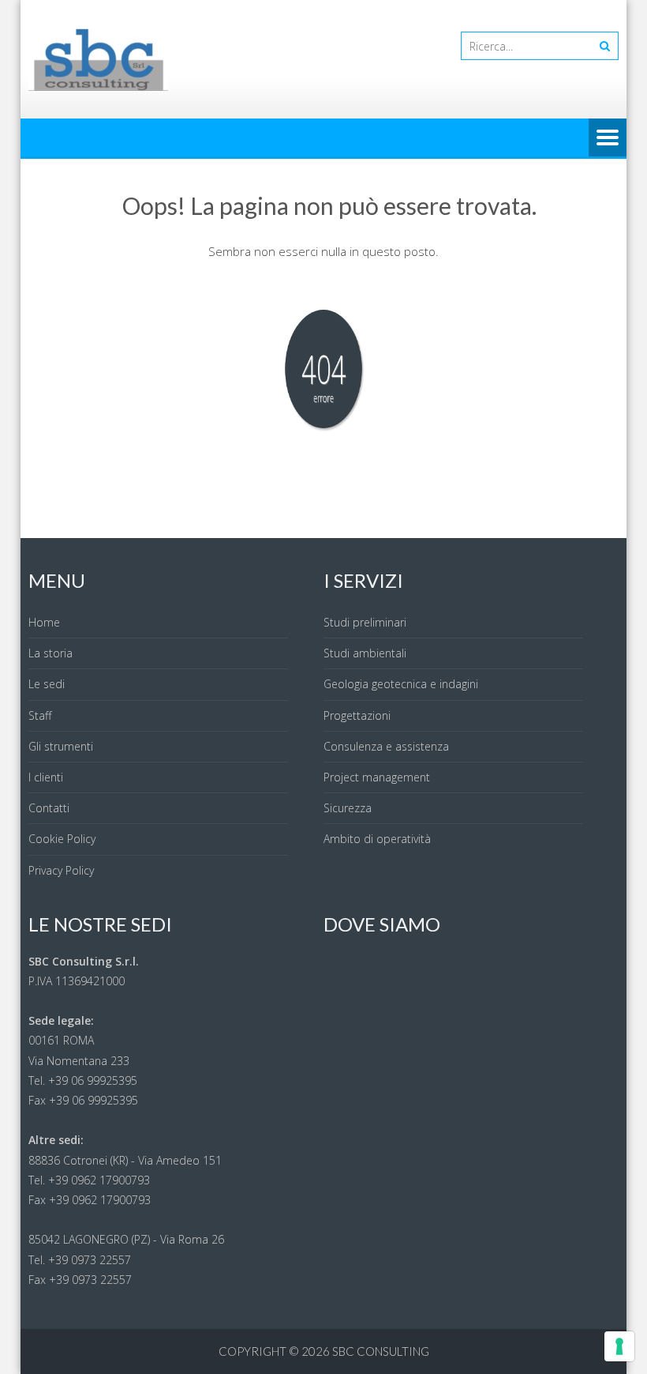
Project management (377, 777)
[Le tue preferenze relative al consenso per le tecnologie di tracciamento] (619, 1346)
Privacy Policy (61, 870)
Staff (39, 715)
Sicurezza (348, 807)
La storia (50, 653)
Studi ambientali (365, 653)
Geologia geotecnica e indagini (401, 683)
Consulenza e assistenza (386, 746)
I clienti (45, 777)
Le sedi (46, 683)
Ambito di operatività (377, 838)
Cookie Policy (61, 838)
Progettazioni (357, 715)
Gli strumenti (60, 746)
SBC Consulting (380, 1351)
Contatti (48, 807)
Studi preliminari (365, 622)
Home (44, 622)
